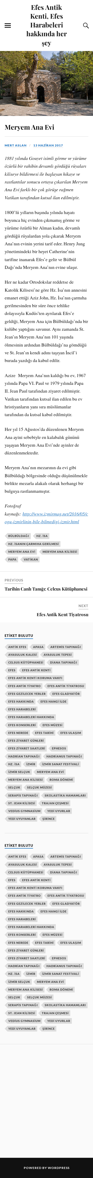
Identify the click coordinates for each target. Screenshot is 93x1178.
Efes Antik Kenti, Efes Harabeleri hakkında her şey (46, 25)
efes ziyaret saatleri (26, 748)
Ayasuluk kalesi (22, 654)
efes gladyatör (66, 693)
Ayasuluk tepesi (58, 654)
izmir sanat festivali (60, 764)
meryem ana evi (21, 551)
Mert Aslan (16, 145)
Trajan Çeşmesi (55, 803)
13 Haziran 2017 (48, 145)
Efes (12, 670)
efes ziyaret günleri (26, 740)
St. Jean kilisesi (21, 803)
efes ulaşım (70, 732)
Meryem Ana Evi (29, 126)
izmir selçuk (19, 772)
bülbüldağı (18, 536)
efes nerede (18, 732)
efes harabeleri (22, 709)
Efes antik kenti (36, 670)
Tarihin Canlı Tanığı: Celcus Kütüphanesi (46, 589)
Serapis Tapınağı (23, 795)
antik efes (17, 647)
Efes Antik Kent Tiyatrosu (62, 614)
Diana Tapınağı (63, 662)
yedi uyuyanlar (22, 818)
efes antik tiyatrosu (66, 686)
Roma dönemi (61, 779)
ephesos (59, 748)
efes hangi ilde (54, 701)
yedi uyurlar (58, 811)
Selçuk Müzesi (39, 787)
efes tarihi (44, 732)
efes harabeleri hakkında (31, 717)
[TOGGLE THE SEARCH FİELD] (85, 26)
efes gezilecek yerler (27, 693)
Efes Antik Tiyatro (24, 686)
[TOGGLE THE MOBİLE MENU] (8, 26)
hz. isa (42, 536)
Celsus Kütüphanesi (25, 662)
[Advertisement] (46, 1100)
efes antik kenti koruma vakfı (35, 678)
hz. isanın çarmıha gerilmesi (33, 544)
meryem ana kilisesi (60, 551)
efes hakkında (21, 701)
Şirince (48, 818)
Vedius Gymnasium (24, 811)
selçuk (14, 787)
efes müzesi (53, 725)
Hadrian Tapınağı (24, 756)
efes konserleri (22, 725)
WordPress (58, 1168)
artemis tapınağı (65, 647)
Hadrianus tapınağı (64, 756)
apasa (38, 647)
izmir (30, 764)
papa (12, 559)
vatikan (31, 559)
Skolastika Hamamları (65, 795)
